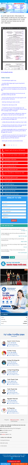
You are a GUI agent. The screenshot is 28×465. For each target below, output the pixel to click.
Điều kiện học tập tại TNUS (10, 187)
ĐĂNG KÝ (14, 220)
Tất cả (11, 257)
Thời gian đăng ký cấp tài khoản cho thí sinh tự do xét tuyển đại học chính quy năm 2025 (13, 94)
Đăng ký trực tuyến (14, 461)
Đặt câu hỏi (5, 257)
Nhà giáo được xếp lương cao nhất (9, 104)
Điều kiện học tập (4, 443)
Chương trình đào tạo (5, 440)
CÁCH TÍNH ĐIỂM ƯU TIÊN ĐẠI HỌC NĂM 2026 (13, 173)
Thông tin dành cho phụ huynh (11, 194)
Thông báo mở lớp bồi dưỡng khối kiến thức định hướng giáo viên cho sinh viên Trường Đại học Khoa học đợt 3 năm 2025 (13, 89)
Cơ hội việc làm (3, 446)
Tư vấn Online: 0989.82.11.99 (19, 464)
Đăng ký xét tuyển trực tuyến (11, 177)
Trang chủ (6, 419)
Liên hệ (22, 419)
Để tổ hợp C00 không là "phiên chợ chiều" (11, 102)
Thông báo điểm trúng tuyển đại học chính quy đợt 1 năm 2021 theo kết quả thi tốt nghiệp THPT (13, 118)
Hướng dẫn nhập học (9, 184)
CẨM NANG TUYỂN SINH (10, 159)
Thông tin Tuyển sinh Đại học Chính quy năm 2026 (13, 150)
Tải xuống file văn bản (7, 72)
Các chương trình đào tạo (10, 166)
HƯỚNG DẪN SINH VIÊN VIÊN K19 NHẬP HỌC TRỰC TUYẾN (14, 122)
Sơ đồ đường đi (14, 421)
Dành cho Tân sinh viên (9, 190)
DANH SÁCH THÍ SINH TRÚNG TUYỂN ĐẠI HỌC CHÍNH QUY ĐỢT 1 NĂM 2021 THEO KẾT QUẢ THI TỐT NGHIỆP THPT (13, 114)
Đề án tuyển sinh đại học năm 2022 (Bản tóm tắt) (12, 140)
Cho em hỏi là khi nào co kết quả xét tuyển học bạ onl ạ (13, 229)
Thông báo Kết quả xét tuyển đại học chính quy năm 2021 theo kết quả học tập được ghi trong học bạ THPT (14, 125)
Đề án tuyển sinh (8, 181)
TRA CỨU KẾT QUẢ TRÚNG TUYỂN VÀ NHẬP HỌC (13, 155)
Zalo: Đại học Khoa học (12, 344)
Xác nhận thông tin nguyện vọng (9, 80)
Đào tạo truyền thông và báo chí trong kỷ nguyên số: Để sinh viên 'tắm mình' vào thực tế (13, 98)
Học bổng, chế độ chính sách (11, 169)
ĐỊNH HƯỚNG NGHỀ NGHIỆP (11, 163)
